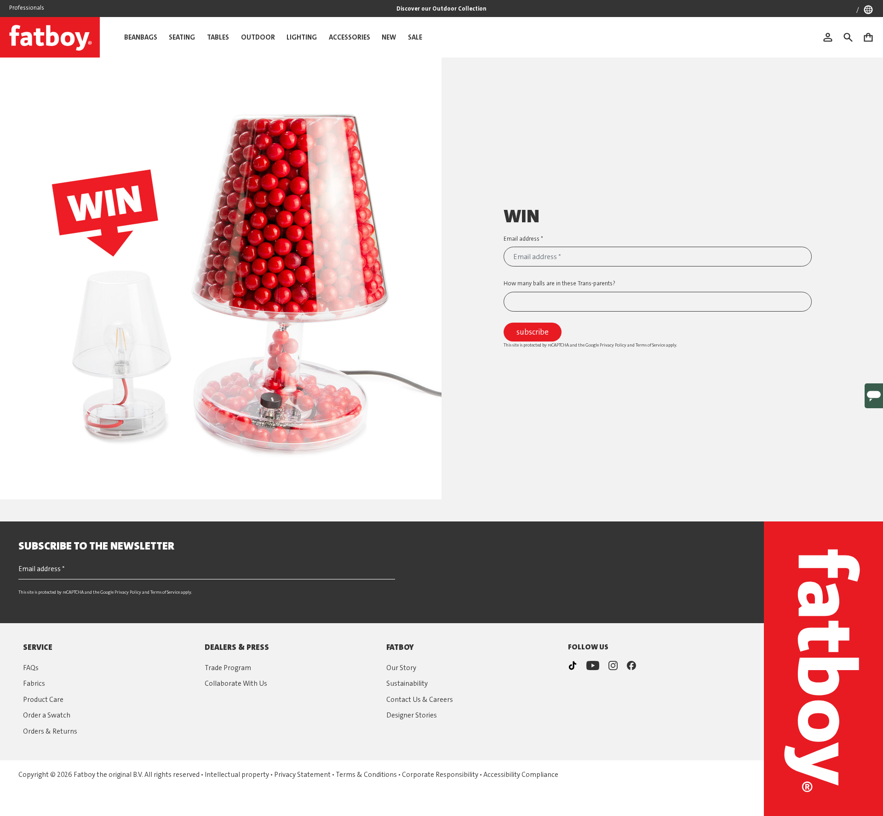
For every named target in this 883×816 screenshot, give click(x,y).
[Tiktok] (572, 665)
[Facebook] (631, 665)
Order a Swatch (46, 715)
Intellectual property (237, 774)
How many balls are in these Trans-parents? (559, 283)
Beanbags (140, 37)
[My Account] (832, 37)
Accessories (349, 37)
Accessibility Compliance (520, 774)
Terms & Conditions (366, 774)
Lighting (302, 37)
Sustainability (407, 683)
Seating (182, 37)
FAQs (31, 667)
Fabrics (34, 683)
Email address (522, 239)
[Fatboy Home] (50, 37)
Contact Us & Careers (419, 699)
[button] (853, 37)
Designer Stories (411, 715)
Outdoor (258, 37)
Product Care (43, 699)
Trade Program (228, 667)
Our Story (401, 667)
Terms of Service (650, 345)
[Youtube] (592, 665)
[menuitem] (832, 37)
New (389, 37)
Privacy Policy (613, 345)
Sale (415, 37)
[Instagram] (613, 665)
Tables (218, 37)
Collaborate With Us (236, 683)
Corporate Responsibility (440, 774)
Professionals (26, 8)
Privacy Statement (302, 774)
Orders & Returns (50, 731)
